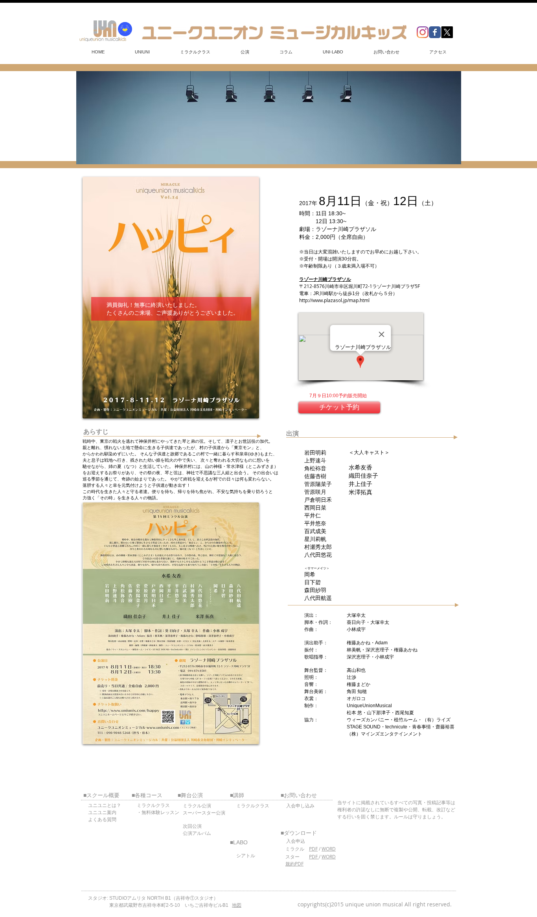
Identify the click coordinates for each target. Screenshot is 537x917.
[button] (142, 52)
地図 (236, 905)
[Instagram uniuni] (422, 32)
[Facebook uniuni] (435, 32)
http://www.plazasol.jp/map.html (334, 300)
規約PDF (294, 863)
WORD (329, 848)
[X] (447, 32)
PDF (313, 848)
